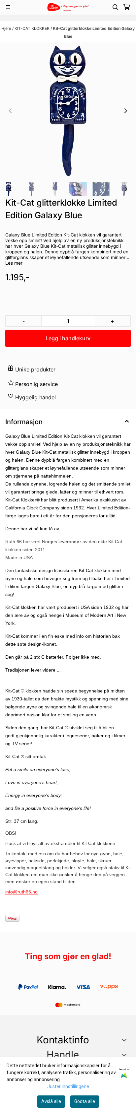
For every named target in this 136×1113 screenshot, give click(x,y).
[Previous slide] (10, 110)
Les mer (13, 263)
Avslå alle (51, 1101)
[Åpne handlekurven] (127, 7)
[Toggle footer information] (125, 1039)
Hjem (6, 28)
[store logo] (67, 7)
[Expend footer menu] (125, 1054)
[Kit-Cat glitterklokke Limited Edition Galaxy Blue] (68, 110)
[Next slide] (125, 110)
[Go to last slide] (10, 189)
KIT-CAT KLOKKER (33, 28)
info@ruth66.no (21, 891)
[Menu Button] (8, 7)
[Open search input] (116, 7)
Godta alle (84, 1101)
